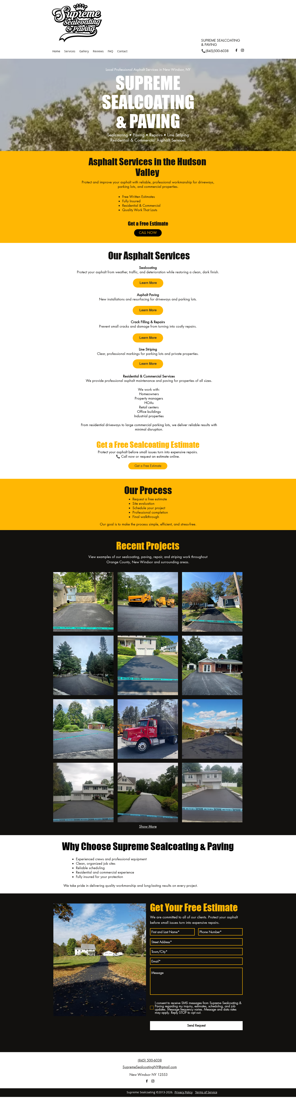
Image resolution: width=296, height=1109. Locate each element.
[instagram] (242, 50)
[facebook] (236, 50)
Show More (148, 826)
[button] (83, 602)
